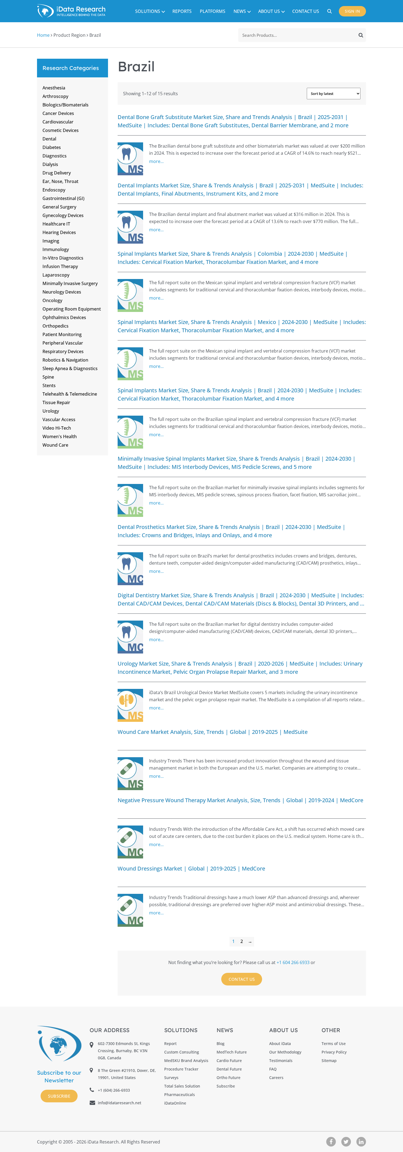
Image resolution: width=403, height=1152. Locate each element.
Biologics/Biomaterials (65, 105)
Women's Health (59, 436)
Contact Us (305, 11)
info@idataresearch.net (119, 1102)
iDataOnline (175, 1103)
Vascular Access (58, 419)
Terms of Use (334, 1043)
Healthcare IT (56, 224)
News (240, 11)
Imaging (50, 241)
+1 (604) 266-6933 (114, 1090)
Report (170, 1043)
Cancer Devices (58, 113)
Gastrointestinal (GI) (63, 198)
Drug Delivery (56, 173)
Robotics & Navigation (65, 360)
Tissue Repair (56, 402)
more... (156, 161)
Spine (48, 377)
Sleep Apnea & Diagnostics (70, 368)
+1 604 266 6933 (294, 962)
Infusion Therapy (60, 266)
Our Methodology (285, 1052)
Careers (276, 1077)
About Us (269, 11)
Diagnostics (54, 156)
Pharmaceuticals (179, 1094)
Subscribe (59, 1096)
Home (43, 35)
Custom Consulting (181, 1052)
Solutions (147, 11)
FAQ (273, 1069)
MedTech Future (232, 1052)
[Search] (361, 35)
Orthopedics (55, 326)
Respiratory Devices (63, 351)
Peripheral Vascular (62, 343)
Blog (221, 1043)
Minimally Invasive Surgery (70, 283)
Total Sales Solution (182, 1086)
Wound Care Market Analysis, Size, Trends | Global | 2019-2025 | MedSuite (213, 732)
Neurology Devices (61, 292)
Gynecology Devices (63, 215)
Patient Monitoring (62, 334)
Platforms (212, 11)
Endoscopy (53, 190)
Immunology (55, 249)
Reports (182, 11)
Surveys (171, 1077)
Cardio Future (229, 1060)
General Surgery (59, 207)
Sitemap (329, 1060)
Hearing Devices (59, 232)
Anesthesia (53, 88)
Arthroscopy (55, 96)
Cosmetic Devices (60, 130)
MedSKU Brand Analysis (186, 1060)
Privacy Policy (334, 1052)
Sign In (352, 11)
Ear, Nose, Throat (60, 181)
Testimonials (281, 1060)
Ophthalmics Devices (64, 317)
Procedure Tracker (181, 1069)
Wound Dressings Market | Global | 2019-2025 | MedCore (191, 868)
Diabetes (51, 147)
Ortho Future (228, 1077)
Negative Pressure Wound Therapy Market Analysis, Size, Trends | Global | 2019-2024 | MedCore (240, 800)
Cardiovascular (57, 122)
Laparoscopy (55, 275)
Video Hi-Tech (56, 428)
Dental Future (229, 1069)
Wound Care (55, 445)
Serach (330, 11)
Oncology (52, 300)
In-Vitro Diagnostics (62, 258)
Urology (50, 411)
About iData (280, 1043)
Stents (49, 385)
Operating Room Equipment (71, 309)
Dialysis (50, 164)
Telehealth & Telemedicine (69, 394)
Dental (49, 139)
